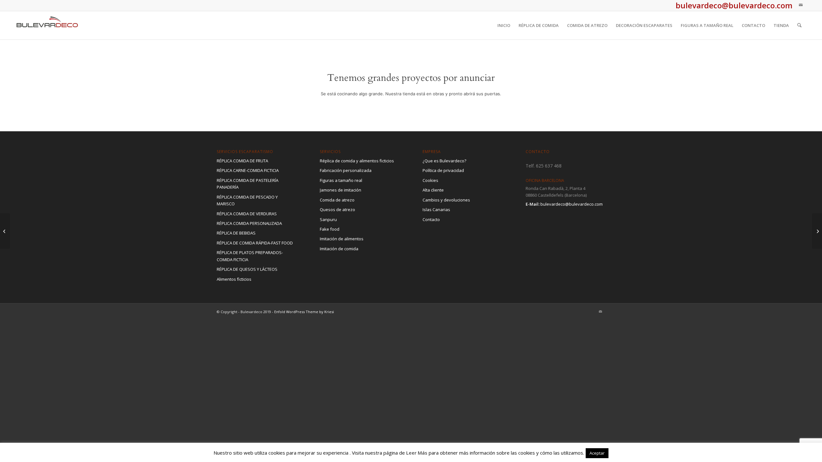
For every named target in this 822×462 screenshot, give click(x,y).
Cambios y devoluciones (446, 200)
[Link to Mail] (801, 5)
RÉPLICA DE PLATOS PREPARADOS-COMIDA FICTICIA (250, 256)
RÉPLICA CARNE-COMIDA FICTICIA (248, 170)
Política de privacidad (443, 170)
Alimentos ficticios (234, 279)
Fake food (329, 229)
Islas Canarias (436, 209)
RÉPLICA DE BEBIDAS (236, 233)
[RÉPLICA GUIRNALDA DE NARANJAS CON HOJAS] (5, 231)
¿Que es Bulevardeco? (444, 161)
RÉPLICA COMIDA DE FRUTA (242, 161)
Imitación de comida (339, 249)
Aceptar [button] (597, 453)
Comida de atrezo (337, 200)
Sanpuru (328, 219)
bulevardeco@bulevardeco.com (571, 204)
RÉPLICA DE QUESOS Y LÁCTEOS (247, 269)
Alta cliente (433, 190)
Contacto (431, 219)
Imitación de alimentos (341, 239)
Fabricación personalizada (346, 170)
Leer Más (416, 452)
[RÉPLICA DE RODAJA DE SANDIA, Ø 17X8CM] (817, 231)
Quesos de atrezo (337, 209)
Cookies (430, 180)
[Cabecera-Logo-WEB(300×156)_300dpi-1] (47, 25)
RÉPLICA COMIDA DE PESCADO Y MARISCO (247, 200)
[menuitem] (503, 25)
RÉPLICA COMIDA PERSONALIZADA (249, 223)
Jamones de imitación (340, 190)
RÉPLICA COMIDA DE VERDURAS (247, 214)
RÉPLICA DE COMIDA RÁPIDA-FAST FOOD (255, 243)
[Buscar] (799, 25)
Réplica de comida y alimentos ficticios (357, 161)
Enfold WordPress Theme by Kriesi (304, 311)
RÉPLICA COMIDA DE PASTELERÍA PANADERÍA (247, 183)
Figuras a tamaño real (341, 180)
